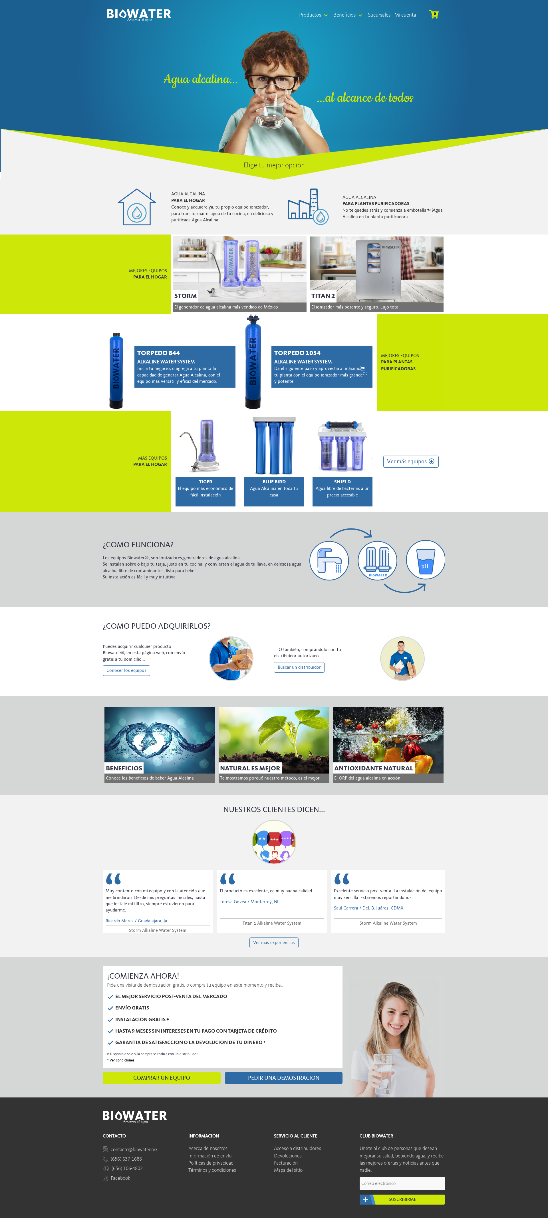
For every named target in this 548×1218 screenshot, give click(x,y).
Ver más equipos (411, 461)
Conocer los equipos (126, 670)
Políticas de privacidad (210, 1163)
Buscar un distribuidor (299, 667)
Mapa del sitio (288, 1170)
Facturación (286, 1163)
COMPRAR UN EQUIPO (161, 1078)
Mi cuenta (405, 15)
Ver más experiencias (274, 942)
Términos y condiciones (212, 1170)
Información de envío (209, 1156)
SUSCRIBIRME (388, 1199)
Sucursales (379, 15)
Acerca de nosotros (207, 1148)
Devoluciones (288, 1156)
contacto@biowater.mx (134, 1149)
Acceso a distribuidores (297, 1148)
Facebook (120, 1178)
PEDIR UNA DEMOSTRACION (283, 1078)
